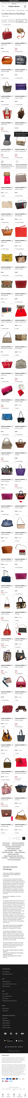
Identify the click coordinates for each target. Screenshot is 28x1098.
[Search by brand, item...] (2, 6)
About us (4, 1018)
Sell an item (5, 998)
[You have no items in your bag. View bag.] (25, 6)
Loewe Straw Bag (20, 852)
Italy (14, 1090)
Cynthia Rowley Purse (18, 845)
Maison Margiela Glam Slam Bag (13, 856)
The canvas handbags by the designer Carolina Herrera (13, 953)
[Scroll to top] (23, 838)
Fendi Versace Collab (13, 848)
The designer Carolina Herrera (10, 900)
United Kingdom (8, 1089)
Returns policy (6, 986)
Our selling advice (7, 996)
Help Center (5, 1008)
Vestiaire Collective (8, 1015)
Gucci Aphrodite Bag (11, 850)
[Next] (18, 838)
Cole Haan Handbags (18, 843)
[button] (25, 6)
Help (3, 1005)
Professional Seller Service (9, 1001)
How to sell (5, 994)
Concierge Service (7, 974)
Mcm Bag (4, 858)
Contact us (5, 1011)
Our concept (5, 972)
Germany (20, 1089)
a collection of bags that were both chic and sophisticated (13, 891)
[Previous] (10, 838)
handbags (5, 944)
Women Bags (20, 10)
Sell (3, 991)
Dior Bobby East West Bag (13, 847)
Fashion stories (6, 1027)
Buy (3, 979)
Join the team (6, 1025)
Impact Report (6, 1023)
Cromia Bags (6, 845)
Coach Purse (6, 843)
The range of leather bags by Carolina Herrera (13, 950)
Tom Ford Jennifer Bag (14, 860)
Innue (20, 850)
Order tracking (6, 981)
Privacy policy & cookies (13, 1051)
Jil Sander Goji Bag (7, 852)
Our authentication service (9, 984)
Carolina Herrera (10, 10)
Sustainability (6, 1020)
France (3, 1089)
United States (15, 1089)
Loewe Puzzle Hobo (13, 854)
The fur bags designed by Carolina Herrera (12, 956)
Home (3, 10)
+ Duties (6, 192)
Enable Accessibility (14, 1)
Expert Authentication (22, 164)
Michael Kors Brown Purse (16, 858)
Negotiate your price (6, 164)
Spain (24, 1089)
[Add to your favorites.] (12, 43)
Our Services (6, 969)
